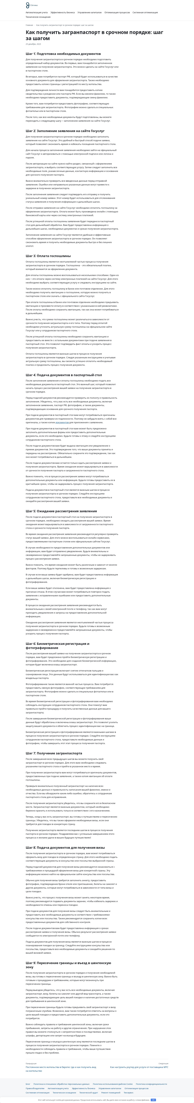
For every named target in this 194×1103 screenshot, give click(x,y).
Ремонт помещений (110, 1092)
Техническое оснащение (38, 16)
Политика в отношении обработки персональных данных (61, 1084)
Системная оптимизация (145, 12)
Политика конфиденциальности (151, 1084)
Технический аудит (88, 1092)
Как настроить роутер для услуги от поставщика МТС (139, 1065)
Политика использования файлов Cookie (113, 1084)
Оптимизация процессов (117, 12)
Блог (28, 1084)
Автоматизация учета (37, 12)
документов (62, 422)
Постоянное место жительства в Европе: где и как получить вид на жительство (61, 1067)
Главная (29, 25)
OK (153, 1100)
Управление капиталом (90, 12)
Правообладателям (35, 1088)
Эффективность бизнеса (63, 12)
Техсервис (128, 1092)
